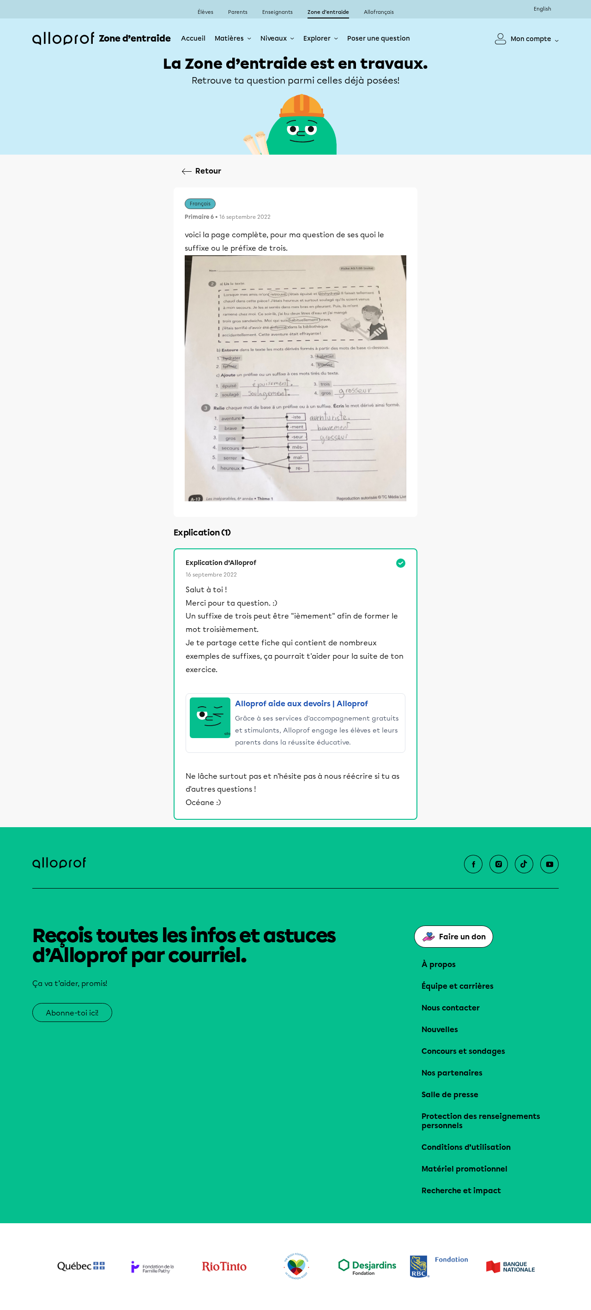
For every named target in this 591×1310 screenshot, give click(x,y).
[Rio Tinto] (224, 1266)
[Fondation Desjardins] (367, 1267)
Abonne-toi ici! (72, 1013)
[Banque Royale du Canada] (439, 1267)
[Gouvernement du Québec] (81, 1266)
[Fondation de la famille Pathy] (152, 1266)
